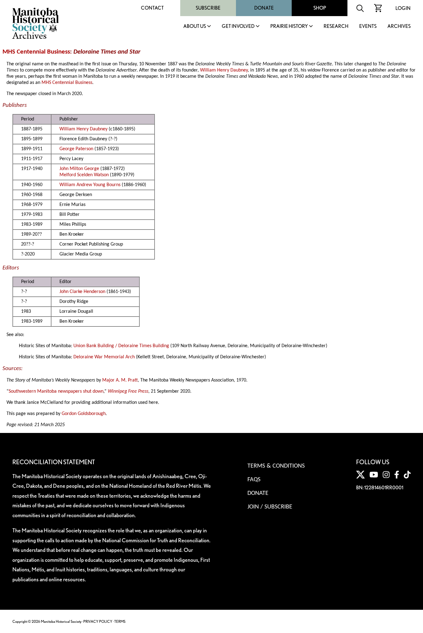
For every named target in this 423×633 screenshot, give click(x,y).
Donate (264, 8)
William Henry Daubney (224, 70)
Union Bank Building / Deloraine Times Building (121, 345)
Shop (319, 8)
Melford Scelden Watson (84, 174)
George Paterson (76, 148)
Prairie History (289, 26)
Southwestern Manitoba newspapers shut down (56, 391)
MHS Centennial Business (36, 52)
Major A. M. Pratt (120, 380)
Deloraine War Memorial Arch (104, 357)
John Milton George (79, 168)
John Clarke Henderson (82, 291)
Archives (399, 26)
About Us (194, 26)
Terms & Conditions (276, 466)
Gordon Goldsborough (84, 413)
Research (336, 26)
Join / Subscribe (269, 507)
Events (368, 26)
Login (403, 8)
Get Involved (238, 26)
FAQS (253, 480)
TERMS (119, 621)
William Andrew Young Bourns (89, 184)
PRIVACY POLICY (97, 621)
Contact (152, 8)
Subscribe (208, 8)
